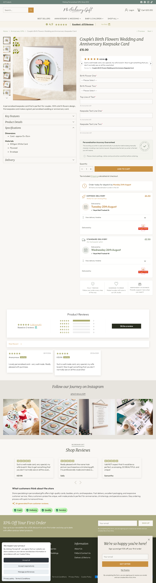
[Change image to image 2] (6, 49)
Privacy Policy (74, 577)
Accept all (26, 560)
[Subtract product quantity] (82, 169)
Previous (141, 31)
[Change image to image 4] (6, 66)
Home (5, 31)
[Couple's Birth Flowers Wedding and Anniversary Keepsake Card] (44, 68)
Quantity (83, 164)
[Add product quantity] (91, 169)
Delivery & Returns (82, 557)
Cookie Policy (86, 577)
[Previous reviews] (81, 63)
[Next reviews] (150, 63)
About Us (78, 548)
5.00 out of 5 (35, 324)
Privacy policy (9, 578)
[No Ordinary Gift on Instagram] (148, 2)
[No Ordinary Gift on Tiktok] (151, 2)
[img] (14, 353)
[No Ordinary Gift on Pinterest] (145, 2)
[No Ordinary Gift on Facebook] (141, 2)
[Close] (148, 539)
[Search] (31, 10)
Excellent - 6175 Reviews (82, 24)
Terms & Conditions (22, 578)
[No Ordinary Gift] (78, 10)
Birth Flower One (88, 75)
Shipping (94, 176)
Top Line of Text (88, 97)
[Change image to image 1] (6, 40)
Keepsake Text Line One (91, 111)
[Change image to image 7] (6, 93)
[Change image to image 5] (6, 75)
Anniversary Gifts (17, 31)
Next (149, 31)
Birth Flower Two (88, 86)
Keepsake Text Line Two (91, 124)
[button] (116, 63)
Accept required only (26, 566)
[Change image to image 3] (6, 58)
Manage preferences (26, 572)
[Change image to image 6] (6, 84)
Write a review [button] (126, 326)
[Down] (6, 98)
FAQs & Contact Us (82, 553)
